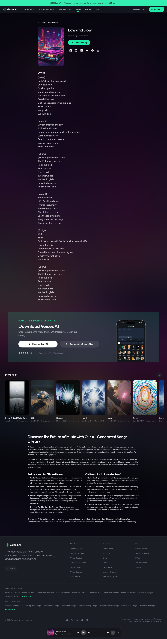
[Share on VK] (87, 50)
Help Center (108, 567)
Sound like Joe (94, 592)
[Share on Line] (92, 50)
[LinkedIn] (87, 620)
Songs (78, 9)
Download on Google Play (81, 344)
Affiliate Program (110, 577)
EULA (137, 558)
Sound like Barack (128, 592)
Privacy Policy (141, 548)
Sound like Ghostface (45, 592)
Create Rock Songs (51, 605)
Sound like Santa (63, 592)
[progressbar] (83, 637)
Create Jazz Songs (129, 605)
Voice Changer (45, 9)
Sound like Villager (145, 592)
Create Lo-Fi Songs (147, 605)
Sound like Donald (12, 592)
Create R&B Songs (68, 605)
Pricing (88, 9)
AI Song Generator (78, 562)
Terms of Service (142, 553)
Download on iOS (40, 344)
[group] (83, 637)
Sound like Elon (28, 592)
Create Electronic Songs (109, 605)
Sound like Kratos (79, 592)
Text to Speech (76, 548)
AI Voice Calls (75, 577)
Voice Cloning (76, 558)
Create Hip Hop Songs (31, 605)
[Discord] (67, 620)
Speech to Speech (77, 553)
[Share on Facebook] (70, 50)
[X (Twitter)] (72, 620)
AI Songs (106, 553)
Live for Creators (110, 572)
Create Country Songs (87, 605)
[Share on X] (81, 50)
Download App (139, 9)
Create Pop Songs (12, 605)
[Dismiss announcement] (163, 3)
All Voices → (27, 596)
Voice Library (65, 9)
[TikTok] (82, 620)
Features (27, 9)
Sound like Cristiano (111, 592)
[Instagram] (77, 620)
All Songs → (10, 609)
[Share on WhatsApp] (76, 50)
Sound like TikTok (12, 596)
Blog (98, 9)
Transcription (76, 567)
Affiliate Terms (141, 562)
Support (138, 567)
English (10, 568)
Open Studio (156, 9)
